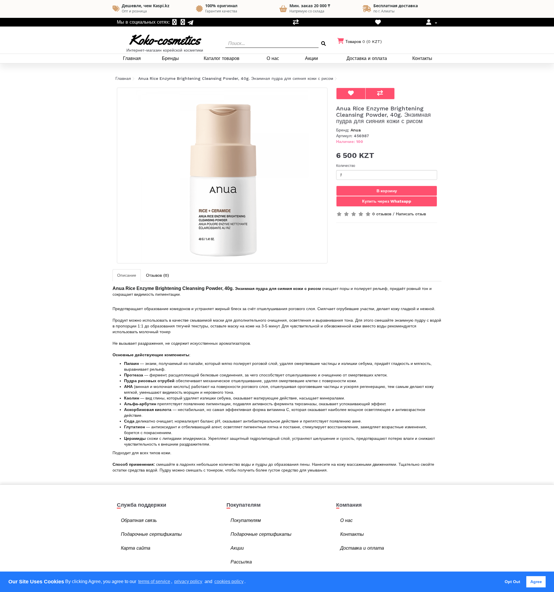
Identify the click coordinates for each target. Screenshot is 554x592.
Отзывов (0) (157, 275)
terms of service (154, 581)
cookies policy (229, 581)
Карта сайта (135, 548)
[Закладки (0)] (378, 22)
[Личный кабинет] (431, 22)
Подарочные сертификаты (151, 534)
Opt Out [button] (512, 581)
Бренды (170, 58)
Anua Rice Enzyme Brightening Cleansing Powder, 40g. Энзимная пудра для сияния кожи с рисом (235, 78)
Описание (126, 275)
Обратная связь (139, 520)
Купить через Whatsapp (386, 201)
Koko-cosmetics (164, 39)
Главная (132, 58)
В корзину (387, 190)
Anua (356, 130)
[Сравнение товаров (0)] (295, 22)
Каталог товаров (221, 58)
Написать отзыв (411, 214)
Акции (311, 58)
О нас (273, 58)
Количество (345, 166)
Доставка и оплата (367, 58)
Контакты (422, 58)
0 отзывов (381, 214)
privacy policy (188, 581)
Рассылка (241, 562)
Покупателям (246, 520)
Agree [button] (536, 581)
